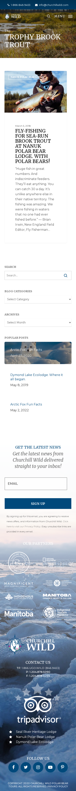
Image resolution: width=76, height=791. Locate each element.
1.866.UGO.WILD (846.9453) (41, 668)
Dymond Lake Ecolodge (35, 742)
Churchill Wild (20, 75)
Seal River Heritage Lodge (36, 732)
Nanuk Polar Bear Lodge (35, 737)
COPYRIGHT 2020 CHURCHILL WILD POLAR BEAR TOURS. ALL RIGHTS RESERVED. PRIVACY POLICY (38, 785)
